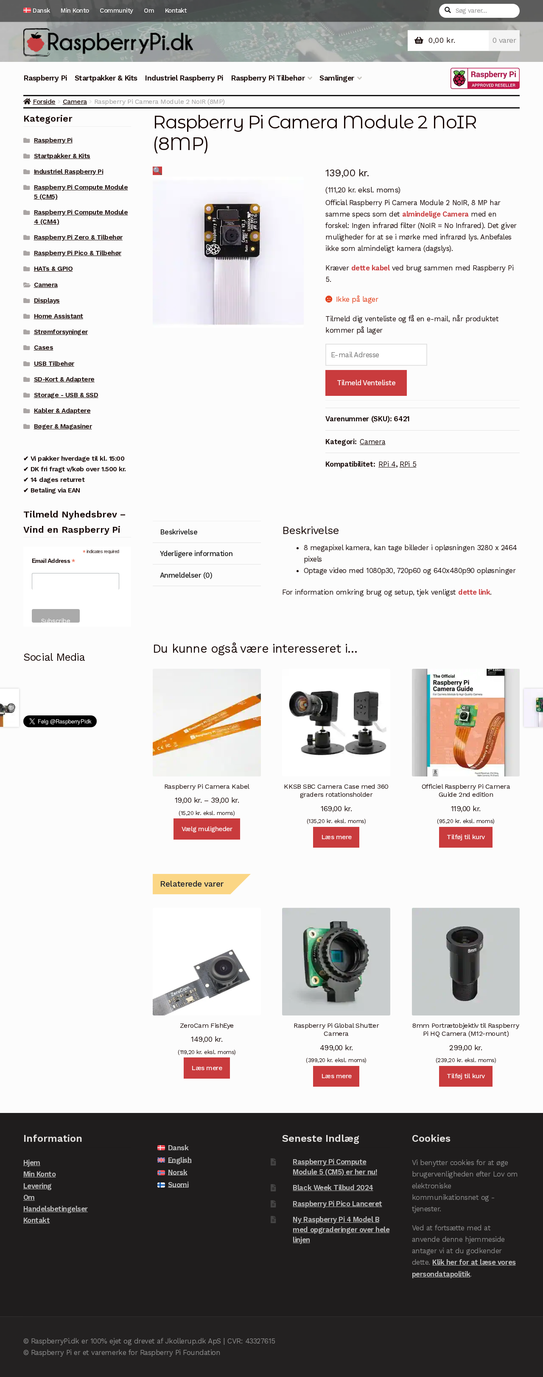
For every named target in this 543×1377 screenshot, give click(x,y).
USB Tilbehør (54, 363)
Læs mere (336, 837)
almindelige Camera (435, 214)
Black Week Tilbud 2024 (333, 1187)
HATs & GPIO (53, 269)
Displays (47, 300)
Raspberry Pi (45, 78)
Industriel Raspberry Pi (184, 78)
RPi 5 (408, 464)
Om (149, 10)
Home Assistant (58, 316)
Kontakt (176, 10)
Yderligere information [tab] (196, 553)
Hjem (31, 1162)
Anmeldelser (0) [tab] (186, 575)
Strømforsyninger (61, 332)
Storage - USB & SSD (66, 395)
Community (116, 10)
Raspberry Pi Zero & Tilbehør (78, 237)
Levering (37, 1186)
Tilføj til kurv (466, 837)
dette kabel (370, 268)
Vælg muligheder (207, 829)
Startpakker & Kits (106, 78)
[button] (157, 171)
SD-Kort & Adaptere (64, 379)
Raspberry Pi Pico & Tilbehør (77, 253)
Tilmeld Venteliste (366, 382)
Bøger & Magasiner (63, 426)
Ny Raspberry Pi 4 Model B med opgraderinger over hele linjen (341, 1229)
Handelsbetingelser (55, 1209)
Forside (44, 101)
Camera (75, 101)
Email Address (53, 561)
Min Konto (75, 10)
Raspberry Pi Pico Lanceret (337, 1203)
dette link (474, 592)
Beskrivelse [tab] (179, 532)
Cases (43, 347)
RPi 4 (386, 464)
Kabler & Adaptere (62, 410)
